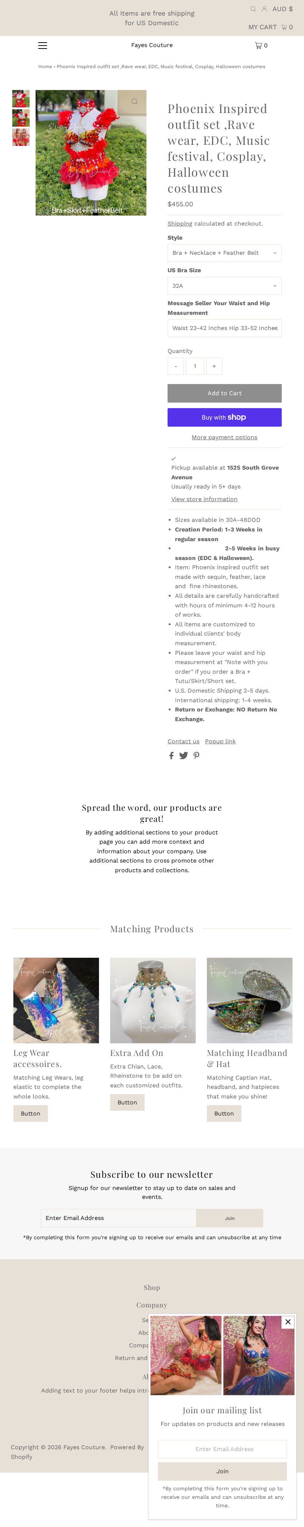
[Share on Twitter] (184, 757)
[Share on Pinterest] (196, 757)
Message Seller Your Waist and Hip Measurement (219, 308)
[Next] (65, 102)
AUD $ (282, 9)
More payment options (224, 437)
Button (30, 1113)
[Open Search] (253, 9)
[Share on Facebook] (172, 757)
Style (175, 237)
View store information (204, 499)
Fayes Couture (152, 45)
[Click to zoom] (134, 102)
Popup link (220, 741)
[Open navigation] (42, 45)
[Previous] (47, 102)
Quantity (180, 350)
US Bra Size (184, 270)
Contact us (183, 741)
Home (45, 66)
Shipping (180, 223)
